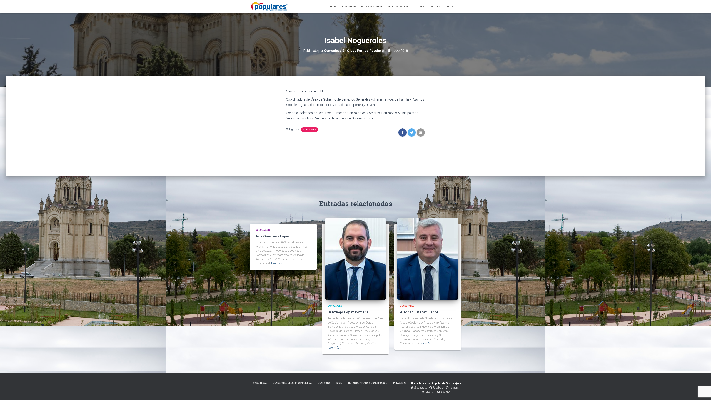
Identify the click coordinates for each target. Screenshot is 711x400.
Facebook (438, 387)
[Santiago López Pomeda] (355, 258)
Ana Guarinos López (273, 236)
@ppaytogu (420, 387)
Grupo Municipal (398, 6)
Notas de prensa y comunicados (367, 383)
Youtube (435, 6)
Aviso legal (260, 383)
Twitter (419, 6)
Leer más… (277, 263)
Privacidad (400, 383)
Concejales (309, 130)
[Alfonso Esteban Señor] (427, 258)
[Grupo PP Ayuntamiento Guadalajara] (269, 6)
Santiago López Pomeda (348, 312)
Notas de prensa (371, 6)
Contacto (451, 6)
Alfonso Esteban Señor (419, 312)
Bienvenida (349, 6)
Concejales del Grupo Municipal (292, 383)
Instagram (454, 387)
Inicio (333, 6)
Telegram (430, 391)
